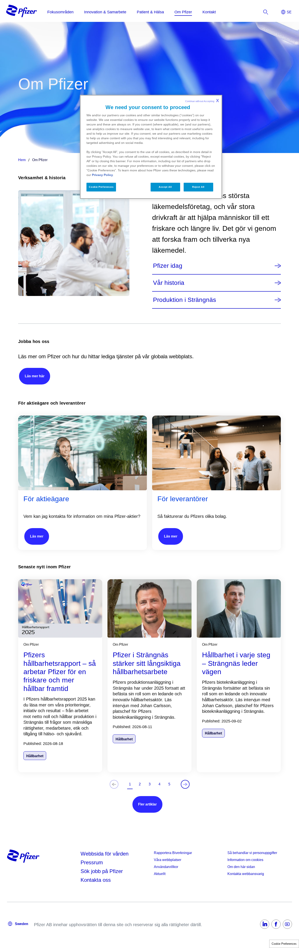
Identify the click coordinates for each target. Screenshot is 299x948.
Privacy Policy (102, 175)
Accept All (165, 187)
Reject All (198, 187)
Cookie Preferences (284, 943)
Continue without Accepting (202, 100)
